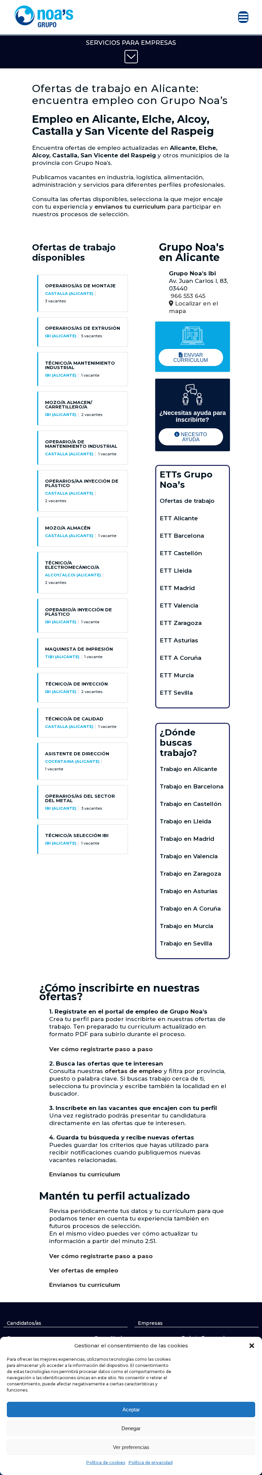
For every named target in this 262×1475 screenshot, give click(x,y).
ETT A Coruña (180, 657)
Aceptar (131, 1409)
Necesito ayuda (193, 436)
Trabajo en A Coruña (190, 908)
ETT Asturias (179, 640)
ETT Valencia (179, 605)
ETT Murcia (177, 675)
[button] (251, 1345)
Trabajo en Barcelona (191, 786)
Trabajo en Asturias (189, 891)
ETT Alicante (179, 518)
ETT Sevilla (176, 692)
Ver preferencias (131, 1447)
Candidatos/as (24, 1323)
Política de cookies (105, 1462)
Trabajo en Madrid (187, 838)
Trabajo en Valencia (189, 856)
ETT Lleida (176, 570)
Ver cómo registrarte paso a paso (102, 1049)
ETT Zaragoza (181, 622)
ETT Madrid (177, 588)
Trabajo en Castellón (190, 803)
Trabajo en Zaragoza (190, 873)
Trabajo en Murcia (186, 926)
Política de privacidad (151, 1462)
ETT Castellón (181, 553)
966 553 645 (187, 295)
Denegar (131, 1428)
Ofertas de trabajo (187, 500)
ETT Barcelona (182, 535)
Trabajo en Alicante (188, 769)
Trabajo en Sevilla (186, 943)
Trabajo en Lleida (185, 821)
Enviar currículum (190, 357)
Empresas (150, 1323)
